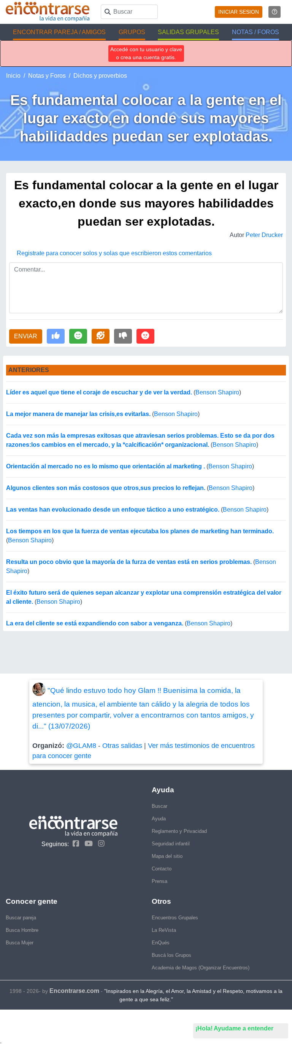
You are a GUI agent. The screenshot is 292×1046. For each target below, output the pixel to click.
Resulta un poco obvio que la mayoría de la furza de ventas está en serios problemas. (129, 562)
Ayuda (159, 818)
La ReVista (164, 930)
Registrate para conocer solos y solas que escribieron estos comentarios (114, 253)
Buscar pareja (21, 917)
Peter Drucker (264, 235)
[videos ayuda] (274, 12)
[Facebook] (74, 844)
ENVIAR (25, 336)
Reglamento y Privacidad (179, 831)
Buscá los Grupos (171, 955)
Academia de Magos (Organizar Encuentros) (200, 968)
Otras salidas (122, 745)
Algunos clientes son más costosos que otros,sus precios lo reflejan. (105, 488)
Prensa (159, 881)
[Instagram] (99, 844)
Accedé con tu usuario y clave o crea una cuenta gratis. (146, 53)
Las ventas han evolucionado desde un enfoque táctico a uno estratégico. (112, 509)
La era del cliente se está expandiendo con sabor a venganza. (94, 623)
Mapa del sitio (167, 856)
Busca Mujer (19, 942)
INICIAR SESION (238, 12)
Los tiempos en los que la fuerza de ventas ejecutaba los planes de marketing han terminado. (140, 531)
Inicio (13, 75)
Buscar (159, 806)
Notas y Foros (47, 75)
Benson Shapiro (217, 392)
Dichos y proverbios (100, 75)
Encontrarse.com (74, 991)
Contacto (161, 869)
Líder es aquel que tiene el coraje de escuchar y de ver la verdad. (99, 392)
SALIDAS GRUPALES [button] (188, 32)
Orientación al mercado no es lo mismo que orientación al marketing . (105, 466)
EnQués (161, 942)
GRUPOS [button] (132, 32)
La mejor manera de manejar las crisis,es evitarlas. (78, 414)
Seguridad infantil (171, 844)
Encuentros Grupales (175, 917)
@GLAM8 (81, 745)
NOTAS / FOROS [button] (255, 32)
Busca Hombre (22, 930)
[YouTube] (87, 844)
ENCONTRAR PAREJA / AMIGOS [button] (59, 32)
